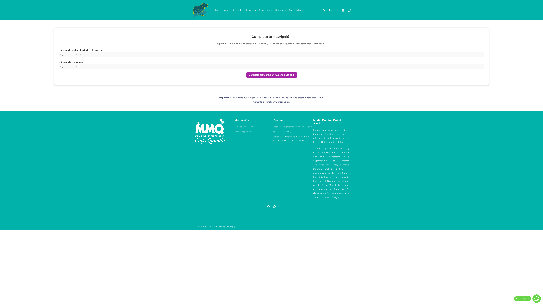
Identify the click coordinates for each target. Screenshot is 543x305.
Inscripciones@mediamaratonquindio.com (292, 126)
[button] (259, 10)
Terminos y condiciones (244, 126)
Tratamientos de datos (244, 131)
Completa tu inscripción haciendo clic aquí (271, 75)
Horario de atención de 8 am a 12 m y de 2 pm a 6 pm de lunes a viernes (291, 138)
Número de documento (71, 62)
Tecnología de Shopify (226, 227)
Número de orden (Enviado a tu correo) (81, 50)
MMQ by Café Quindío (209, 227)
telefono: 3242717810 (283, 131)
